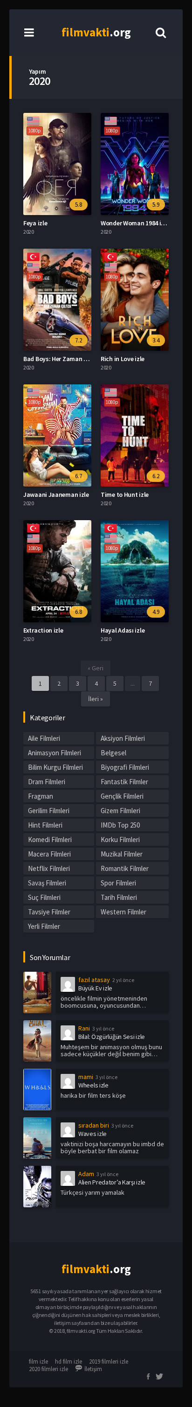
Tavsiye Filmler (49, 911)
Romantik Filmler (125, 868)
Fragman (40, 796)
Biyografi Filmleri (125, 767)
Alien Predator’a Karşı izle (111, 1182)
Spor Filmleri (118, 882)
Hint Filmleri (45, 825)
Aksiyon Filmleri (123, 738)
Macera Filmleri (49, 854)
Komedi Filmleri (50, 839)
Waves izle (92, 1133)
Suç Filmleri (44, 897)
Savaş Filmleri (47, 882)
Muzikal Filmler (122, 854)
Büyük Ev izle (95, 988)
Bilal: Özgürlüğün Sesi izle (111, 1036)
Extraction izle (43, 630)
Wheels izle (93, 1085)
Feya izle (35, 223)
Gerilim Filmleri (48, 810)
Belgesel (113, 752)
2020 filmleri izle (48, 1369)
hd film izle (68, 1361)
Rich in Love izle (122, 359)
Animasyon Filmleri (54, 752)
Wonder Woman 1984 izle (135, 223)
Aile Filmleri (44, 738)
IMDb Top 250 (120, 825)
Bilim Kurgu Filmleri (55, 767)
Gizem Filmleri (120, 810)
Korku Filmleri (120, 839)
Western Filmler (123, 911)
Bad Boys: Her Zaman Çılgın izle (67, 359)
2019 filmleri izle (108, 1361)
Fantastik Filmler (124, 781)
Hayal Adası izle (122, 630)
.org (96, 32)
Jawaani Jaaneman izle (56, 494)
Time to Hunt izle (125, 494)
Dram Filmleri (46, 781)
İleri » (95, 699)
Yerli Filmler (44, 926)
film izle (38, 1361)
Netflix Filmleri (49, 868)
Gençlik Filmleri (122, 796)
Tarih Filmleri (119, 897)
